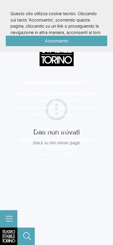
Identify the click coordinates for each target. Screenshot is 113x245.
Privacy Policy (72, 114)
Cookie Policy (40, 114)
